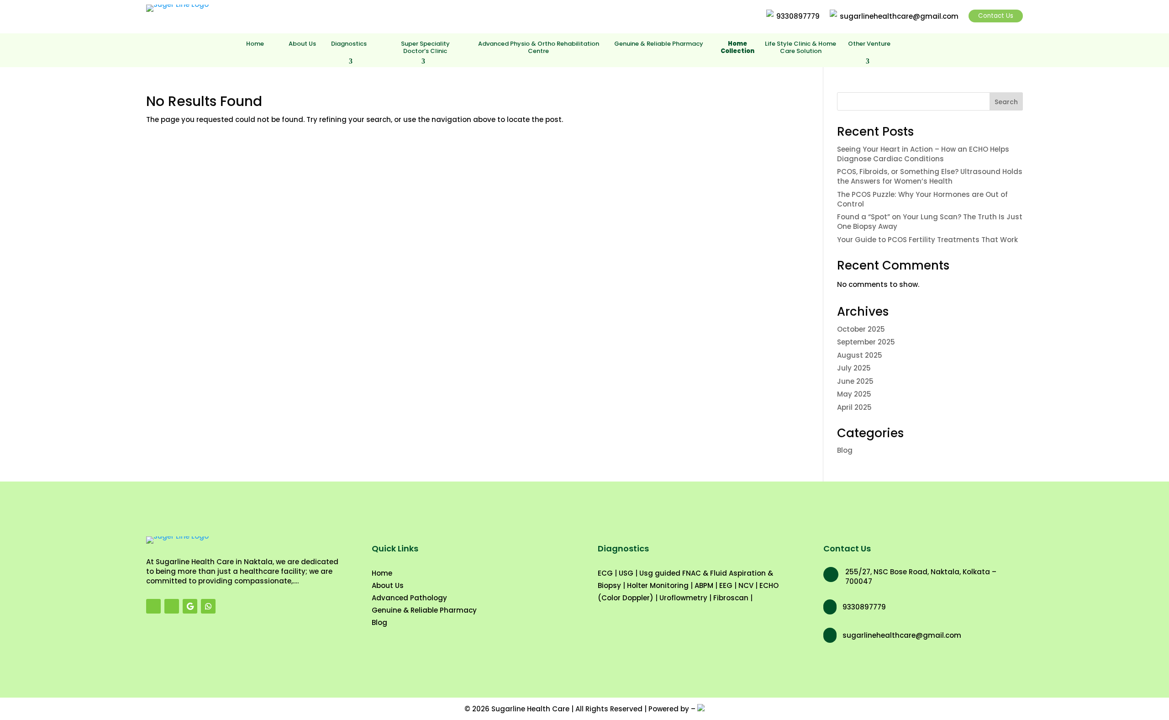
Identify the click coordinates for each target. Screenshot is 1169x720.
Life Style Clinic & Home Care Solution (800, 47)
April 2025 (854, 407)
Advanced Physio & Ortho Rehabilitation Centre (538, 47)
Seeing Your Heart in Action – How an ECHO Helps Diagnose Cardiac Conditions (923, 154)
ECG (605, 573)
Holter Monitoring (658, 585)
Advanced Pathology (409, 598)
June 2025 (855, 381)
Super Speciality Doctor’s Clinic (425, 47)
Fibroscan (730, 598)
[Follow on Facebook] (153, 606)
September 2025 (866, 342)
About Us (302, 44)
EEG (725, 585)
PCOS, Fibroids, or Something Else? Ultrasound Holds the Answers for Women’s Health (929, 176)
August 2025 (859, 355)
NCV (745, 585)
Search (1006, 101)
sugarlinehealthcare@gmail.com (899, 16)
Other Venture (869, 44)
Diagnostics (349, 44)
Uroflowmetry (683, 598)
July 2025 (854, 368)
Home (255, 44)
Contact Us (995, 15)
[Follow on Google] (190, 606)
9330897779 (798, 16)
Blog (845, 450)
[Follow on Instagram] (171, 606)
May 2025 (854, 394)
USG (626, 573)
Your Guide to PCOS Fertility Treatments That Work (927, 239)
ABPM (704, 585)
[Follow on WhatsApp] (208, 606)
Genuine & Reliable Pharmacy (658, 44)
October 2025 (861, 329)
